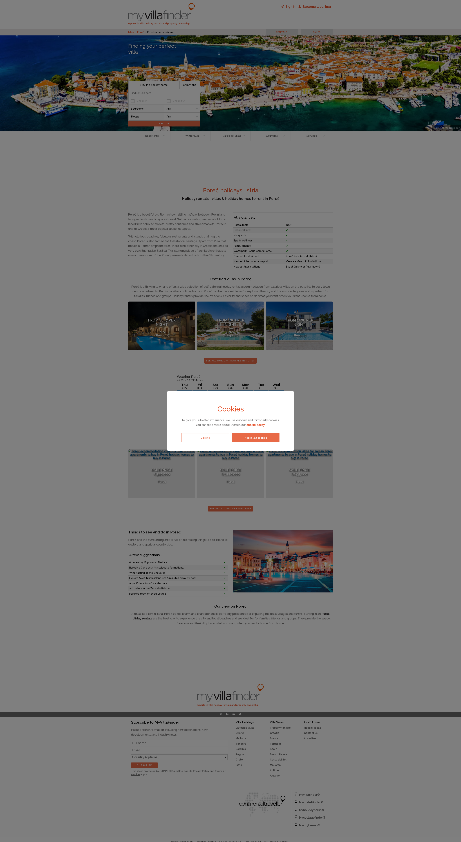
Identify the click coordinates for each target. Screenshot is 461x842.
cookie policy (255, 425)
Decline (205, 437)
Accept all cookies (256, 437)
